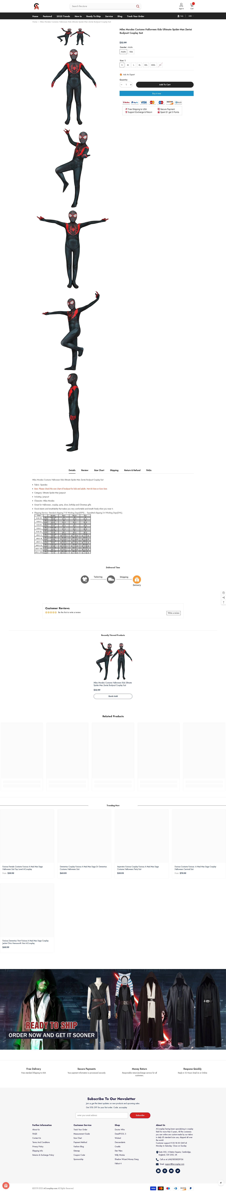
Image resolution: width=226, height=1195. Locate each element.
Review (84, 470)
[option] (113, 671)
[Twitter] (177, 1171)
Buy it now (156, 94)
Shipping (114, 470)
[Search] (105, 6)
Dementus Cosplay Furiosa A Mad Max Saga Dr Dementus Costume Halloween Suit (83, 867)
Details (72, 470)
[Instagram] (158, 1171)
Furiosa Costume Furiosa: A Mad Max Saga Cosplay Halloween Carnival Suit (195, 867)
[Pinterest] (164, 1171)
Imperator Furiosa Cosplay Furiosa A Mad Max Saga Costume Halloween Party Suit (138, 867)
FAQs (148, 470)
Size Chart (99, 470)
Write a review (173, 613)
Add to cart (164, 84)
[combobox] (102, 6)
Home (34, 21)
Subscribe (140, 1115)
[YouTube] (171, 1171)
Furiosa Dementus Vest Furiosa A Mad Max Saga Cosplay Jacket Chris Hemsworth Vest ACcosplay (25, 942)
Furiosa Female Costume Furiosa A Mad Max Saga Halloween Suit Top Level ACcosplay (22, 867)
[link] (21, 782)
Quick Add (113, 696)
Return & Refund (132, 470)
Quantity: (124, 79)
